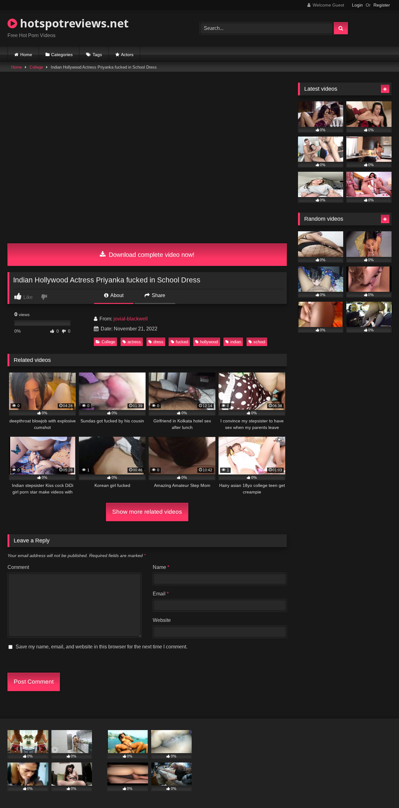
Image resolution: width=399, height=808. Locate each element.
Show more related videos (147, 511)
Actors (127, 54)
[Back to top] (380, 789)
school (259, 341)
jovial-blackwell (130, 318)
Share (158, 295)
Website (162, 620)
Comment (18, 567)
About (116, 295)
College (36, 67)
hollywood (209, 341)
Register (381, 4)
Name (161, 567)
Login (357, 4)
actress (134, 341)
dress (158, 341)
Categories (62, 54)
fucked (182, 341)
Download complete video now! (151, 254)
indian (235, 341)
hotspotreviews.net (73, 23)
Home (26, 54)
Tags (97, 54)
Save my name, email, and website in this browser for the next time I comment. (101, 646)
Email (161, 593)
